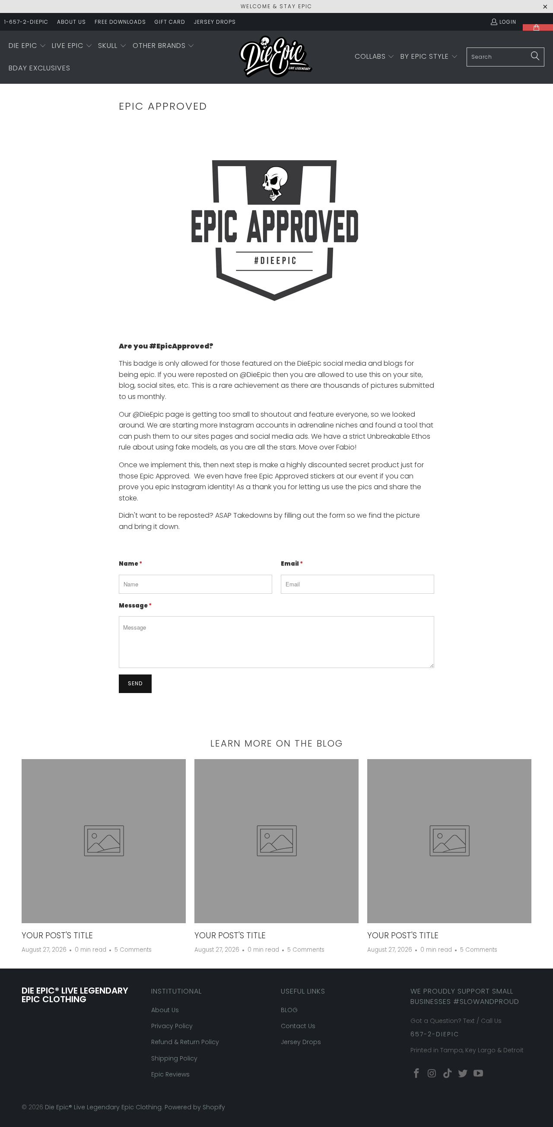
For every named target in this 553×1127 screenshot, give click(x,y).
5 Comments (133, 950)
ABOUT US (71, 21)
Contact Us (298, 1026)
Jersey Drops (301, 1042)
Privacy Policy (172, 1026)
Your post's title (57, 935)
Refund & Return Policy (185, 1042)
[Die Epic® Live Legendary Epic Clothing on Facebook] (416, 1074)
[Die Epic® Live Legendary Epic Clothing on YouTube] (478, 1074)
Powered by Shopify (195, 1107)
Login (507, 21)
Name (130, 564)
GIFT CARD (170, 21)
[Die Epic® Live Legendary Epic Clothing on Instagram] (432, 1074)
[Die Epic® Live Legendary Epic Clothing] (275, 57)
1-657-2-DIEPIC (26, 21)
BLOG (289, 1010)
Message (135, 605)
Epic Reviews (170, 1074)
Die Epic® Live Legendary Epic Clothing (103, 1107)
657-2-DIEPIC (434, 1034)
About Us (165, 1010)
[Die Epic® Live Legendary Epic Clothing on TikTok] (447, 1074)
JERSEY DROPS (215, 21)
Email (292, 564)
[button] (27, 46)
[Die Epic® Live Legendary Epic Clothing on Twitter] (463, 1074)
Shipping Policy (174, 1058)
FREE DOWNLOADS (120, 21)
